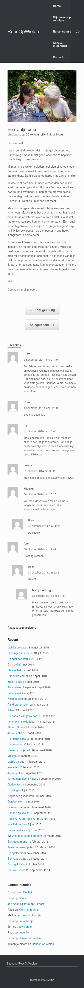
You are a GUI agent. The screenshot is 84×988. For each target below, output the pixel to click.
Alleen (11, 710)
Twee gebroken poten (21, 847)
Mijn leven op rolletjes (62, 18)
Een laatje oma (17, 858)
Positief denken (17, 824)
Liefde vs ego (16, 761)
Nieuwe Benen (16, 870)
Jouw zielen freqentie (21, 687)
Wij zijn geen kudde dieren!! (25, 836)
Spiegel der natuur (19, 659)
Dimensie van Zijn (19, 676)
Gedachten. (15, 784)
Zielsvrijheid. (15, 670)
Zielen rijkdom (16, 727)
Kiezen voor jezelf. (19, 750)
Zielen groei (15, 681)
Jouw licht (14, 773)
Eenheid (13, 664)
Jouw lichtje (15, 733)
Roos (59, 134)
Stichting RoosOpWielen (21, 963)
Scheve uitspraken (60, 44)
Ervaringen (14, 790)
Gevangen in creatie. (20, 653)
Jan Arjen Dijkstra (19, 904)
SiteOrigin (48, 979)
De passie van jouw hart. (23, 716)
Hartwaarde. (15, 744)
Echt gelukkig (42, 310)
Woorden (13, 767)
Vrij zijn (12, 756)
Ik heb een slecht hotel (22, 778)
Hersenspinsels (63, 31)
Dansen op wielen (19, 813)
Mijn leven (29, 289)
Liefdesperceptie (18, 647)
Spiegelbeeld (42, 325)
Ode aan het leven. (19, 807)
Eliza (27, 353)
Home (57, 6)
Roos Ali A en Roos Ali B (23, 819)
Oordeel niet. (15, 801)
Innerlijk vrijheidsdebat (21, 721)
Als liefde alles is (18, 739)
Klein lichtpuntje (17, 699)
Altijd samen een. (18, 704)
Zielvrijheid (14, 693)
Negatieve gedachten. (21, 796)
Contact (58, 57)
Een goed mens (17, 841)
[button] (77, 31)
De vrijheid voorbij (19, 830)
